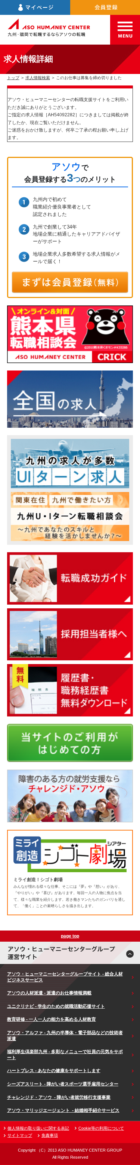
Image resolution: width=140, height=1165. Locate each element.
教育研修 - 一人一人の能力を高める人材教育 (51, 1019)
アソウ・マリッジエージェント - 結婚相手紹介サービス (63, 1110)
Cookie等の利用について (101, 1128)
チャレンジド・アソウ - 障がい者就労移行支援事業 (59, 1097)
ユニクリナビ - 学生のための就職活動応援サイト (56, 1006)
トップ (13, 77)
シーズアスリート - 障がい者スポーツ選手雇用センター (62, 1084)
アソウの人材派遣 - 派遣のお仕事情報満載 (49, 993)
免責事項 (49, 1135)
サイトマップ (19, 1135)
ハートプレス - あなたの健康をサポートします (53, 1070)
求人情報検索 (37, 77)
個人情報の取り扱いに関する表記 (38, 1128)
